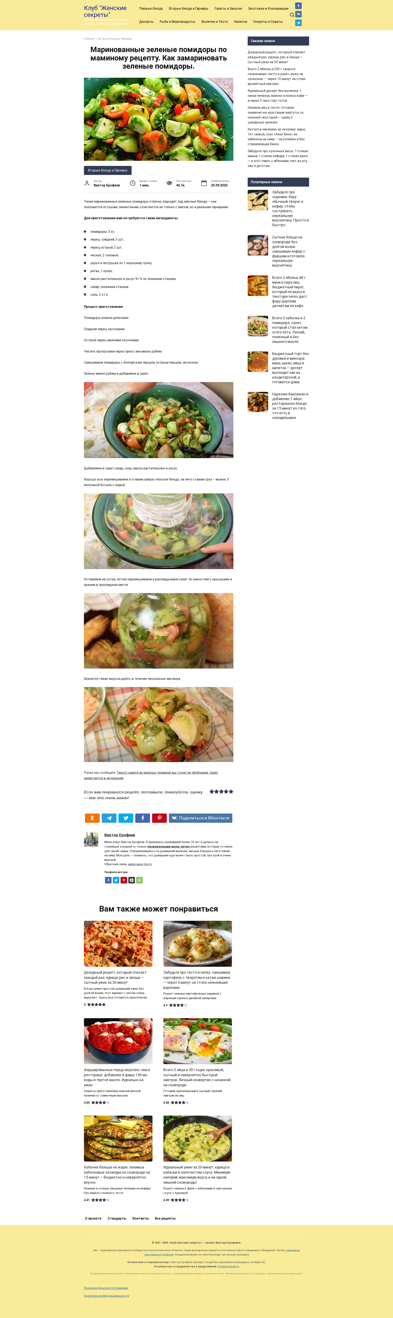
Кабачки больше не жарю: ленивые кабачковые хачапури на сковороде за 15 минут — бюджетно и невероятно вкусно (117, 1174)
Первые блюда (151, 8)
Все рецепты (165, 1218)
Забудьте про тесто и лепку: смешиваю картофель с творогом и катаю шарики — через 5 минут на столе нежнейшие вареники (196, 980)
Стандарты (117, 1218)
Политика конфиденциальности (106, 1296)
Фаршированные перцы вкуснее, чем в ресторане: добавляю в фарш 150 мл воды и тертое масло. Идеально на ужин (117, 1077)
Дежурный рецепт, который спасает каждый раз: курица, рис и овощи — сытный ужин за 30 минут (115, 977)
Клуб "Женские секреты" (105, 11)
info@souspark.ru (228, 1266)
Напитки (240, 22)
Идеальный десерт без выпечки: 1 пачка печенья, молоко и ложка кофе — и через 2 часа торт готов (278, 96)
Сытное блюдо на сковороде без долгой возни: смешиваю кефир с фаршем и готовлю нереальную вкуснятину (288, 251)
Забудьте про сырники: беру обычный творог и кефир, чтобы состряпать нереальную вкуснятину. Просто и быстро (290, 208)
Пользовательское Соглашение (106, 1288)
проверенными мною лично (168, 846)
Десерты (146, 22)
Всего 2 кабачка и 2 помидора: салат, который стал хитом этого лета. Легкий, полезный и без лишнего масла (289, 329)
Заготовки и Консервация (268, 8)
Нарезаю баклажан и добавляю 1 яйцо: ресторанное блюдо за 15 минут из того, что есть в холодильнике (290, 406)
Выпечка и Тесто (214, 22)
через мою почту (140, 864)
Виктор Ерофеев (119, 835)
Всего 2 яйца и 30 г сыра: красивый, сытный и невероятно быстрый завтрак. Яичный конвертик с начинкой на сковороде (196, 1077)
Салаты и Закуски (228, 8)
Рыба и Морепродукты (177, 22)
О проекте (93, 1218)
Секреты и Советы (268, 22)
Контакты (140, 1218)
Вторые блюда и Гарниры (188, 8)
